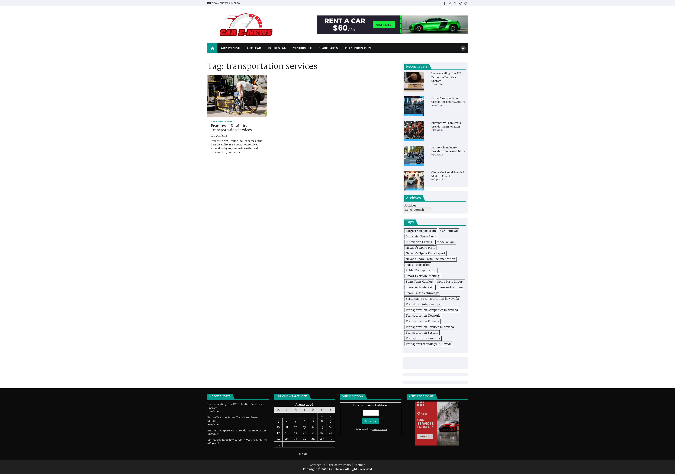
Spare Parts (328, 48)
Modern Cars (446, 242)
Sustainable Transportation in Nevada (432, 298)
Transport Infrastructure (423, 338)
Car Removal (449, 231)
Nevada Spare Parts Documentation (430, 259)
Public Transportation (421, 270)
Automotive (230, 48)
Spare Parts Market (419, 287)
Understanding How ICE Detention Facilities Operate (446, 77)
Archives (410, 205)
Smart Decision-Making (422, 276)
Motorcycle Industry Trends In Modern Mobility (237, 440)
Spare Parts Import (450, 281)
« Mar (303, 454)
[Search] (463, 48)
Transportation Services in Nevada (430, 327)
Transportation (358, 48)
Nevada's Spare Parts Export (425, 253)
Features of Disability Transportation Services (231, 128)
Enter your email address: (370, 417)
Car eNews (379, 429)
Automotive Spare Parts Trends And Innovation (236, 430)
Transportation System (422, 332)
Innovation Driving (419, 242)
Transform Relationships (423, 304)
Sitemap (359, 465)
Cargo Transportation (421, 231)
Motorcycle (302, 48)
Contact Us (317, 465)
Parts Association (418, 264)
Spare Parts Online (450, 287)
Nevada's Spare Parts (420, 247)
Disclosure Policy (339, 465)
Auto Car (254, 48)
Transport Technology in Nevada (429, 344)
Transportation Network (423, 315)
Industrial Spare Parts (421, 236)
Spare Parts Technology (422, 293)
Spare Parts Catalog (419, 281)
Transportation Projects (422, 321)
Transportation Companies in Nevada (432, 310)
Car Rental (277, 48)
